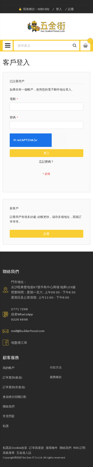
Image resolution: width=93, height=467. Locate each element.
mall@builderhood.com (27, 331)
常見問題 (8, 416)
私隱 (6, 426)
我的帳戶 (8, 368)
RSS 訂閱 (79, 447)
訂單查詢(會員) (12, 377)
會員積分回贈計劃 (14, 396)
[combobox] (42, 45)
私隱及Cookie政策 (15, 447)
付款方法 (56, 367)
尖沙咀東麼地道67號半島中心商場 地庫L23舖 (43, 287)
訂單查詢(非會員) (14, 387)
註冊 (71, 9)
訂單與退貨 (36, 447)
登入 (59, 9)
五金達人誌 (23, 452)
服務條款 (56, 377)
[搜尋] (74, 46)
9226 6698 (19, 319)
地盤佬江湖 (19, 342)
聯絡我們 (8, 406)
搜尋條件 (52, 447)
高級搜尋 (8, 452)
